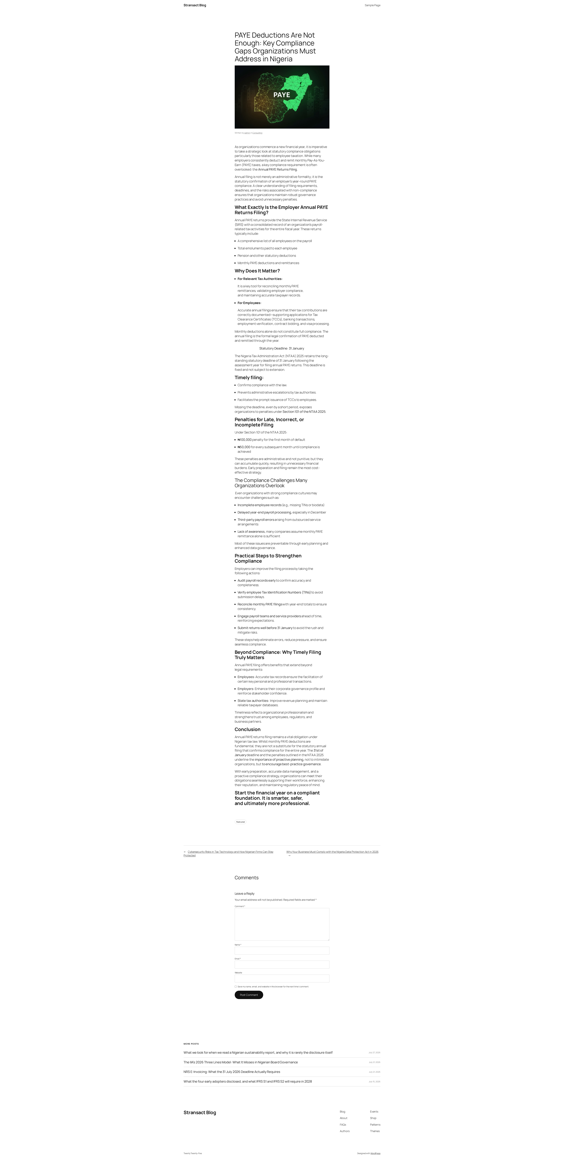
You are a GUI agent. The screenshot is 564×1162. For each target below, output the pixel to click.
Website (238, 972)
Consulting (257, 132)
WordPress (375, 1153)
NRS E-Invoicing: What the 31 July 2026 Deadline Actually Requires (232, 1072)
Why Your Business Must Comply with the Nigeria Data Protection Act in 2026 (332, 851)
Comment (240, 906)
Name (238, 944)
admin (247, 132)
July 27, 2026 (374, 1052)
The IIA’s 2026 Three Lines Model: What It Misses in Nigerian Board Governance (241, 1062)
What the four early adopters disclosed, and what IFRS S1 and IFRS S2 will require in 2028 (248, 1081)
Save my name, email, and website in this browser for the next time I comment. (273, 986)
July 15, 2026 (374, 1081)
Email (238, 958)
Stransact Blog (195, 5)
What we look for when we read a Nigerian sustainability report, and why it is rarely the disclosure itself (258, 1052)
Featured (240, 821)
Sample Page (372, 5)
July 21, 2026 (374, 1062)
